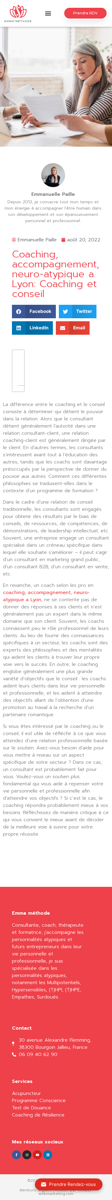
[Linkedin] (47, 1154)
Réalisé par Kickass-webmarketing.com (66, 1191)
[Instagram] (26, 1154)
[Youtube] (37, 1154)
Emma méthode (31, 913)
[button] (48, 13)
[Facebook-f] (16, 1154)
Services (22, 1081)
